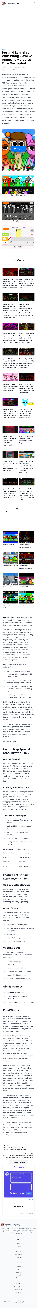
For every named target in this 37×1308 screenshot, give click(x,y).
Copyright (18, 1292)
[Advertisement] (18, 24)
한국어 (18, 1269)
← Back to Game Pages (18, 1162)
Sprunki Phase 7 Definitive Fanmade (20, 1002)
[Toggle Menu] (34, 3)
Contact (18, 1252)
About (18, 1249)
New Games (18, 1246)
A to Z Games (18, 1257)
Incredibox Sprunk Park (15, 993)
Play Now (20, 149)
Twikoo (28, 1213)
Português (19, 1275)
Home (18, 1243)
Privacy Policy (18, 1287)
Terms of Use (18, 1289)
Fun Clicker (18, 1254)
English (19, 1266)
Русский (18, 1278)
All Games (18, 509)
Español (18, 1272)
